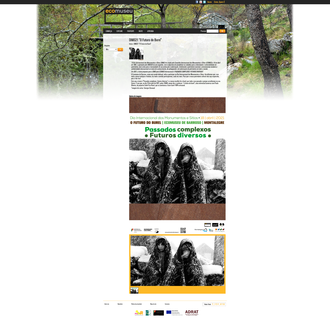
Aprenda (150, 31)
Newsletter (120, 304)
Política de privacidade (136, 304)
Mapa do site (153, 304)
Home (209, 2)
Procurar (204, 31)
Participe (130, 31)
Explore (120, 31)
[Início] (119, 16)
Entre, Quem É (219, 2)
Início (131, 44)
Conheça (109, 31)
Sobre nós (106, 304)
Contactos (167, 304)
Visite (141, 31)
